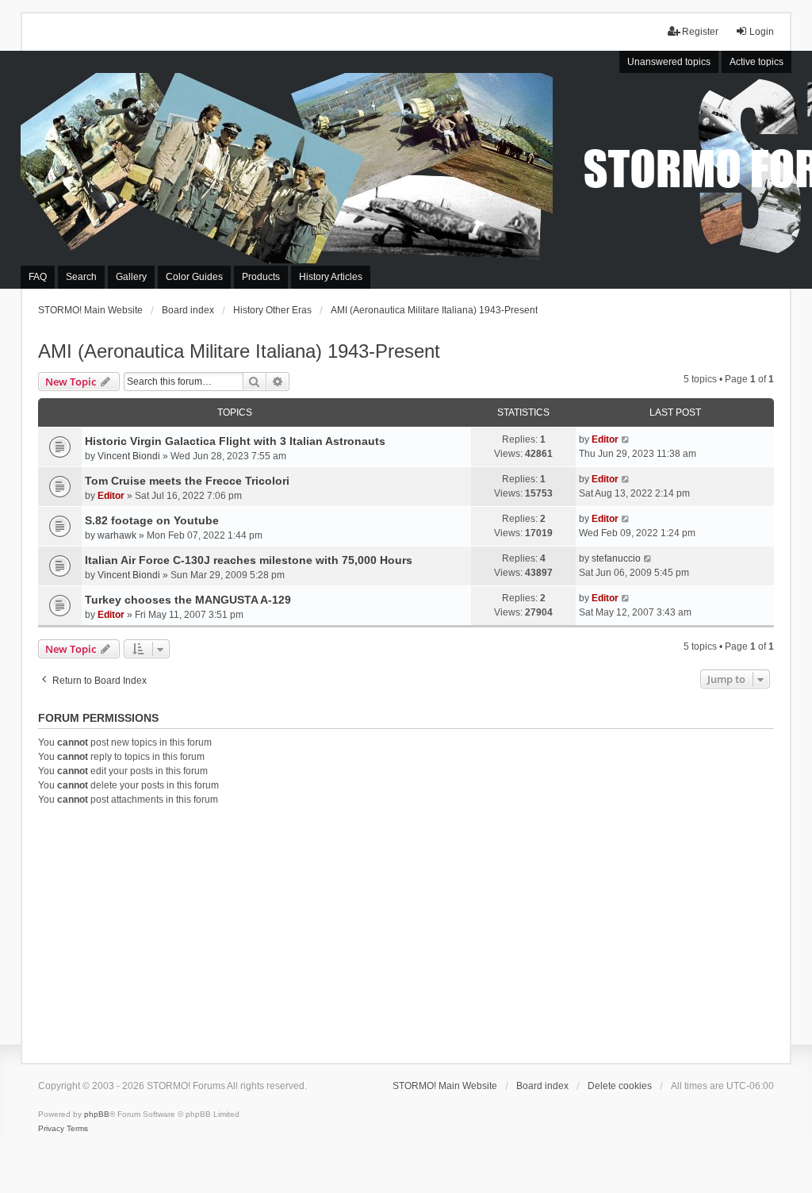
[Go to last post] (626, 439)
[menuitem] (51, 1129)
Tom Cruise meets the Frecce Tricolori (187, 480)
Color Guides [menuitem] (194, 276)
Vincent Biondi (129, 456)
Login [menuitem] (761, 31)
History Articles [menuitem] (330, 276)
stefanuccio (616, 558)
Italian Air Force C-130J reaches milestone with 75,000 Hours (248, 560)
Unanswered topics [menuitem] (668, 61)
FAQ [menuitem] (38, 276)
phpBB (96, 1114)
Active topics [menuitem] (756, 61)
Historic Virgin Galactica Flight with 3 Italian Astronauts (235, 441)
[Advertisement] (406, 932)
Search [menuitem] (81, 276)
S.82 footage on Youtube (152, 520)
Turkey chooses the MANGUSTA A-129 (188, 599)
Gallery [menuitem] (131, 276)
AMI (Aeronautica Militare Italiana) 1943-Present (239, 351)
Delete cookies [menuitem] (620, 1085)
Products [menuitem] (261, 276)
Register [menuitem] (700, 31)
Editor (605, 439)
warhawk (117, 535)
